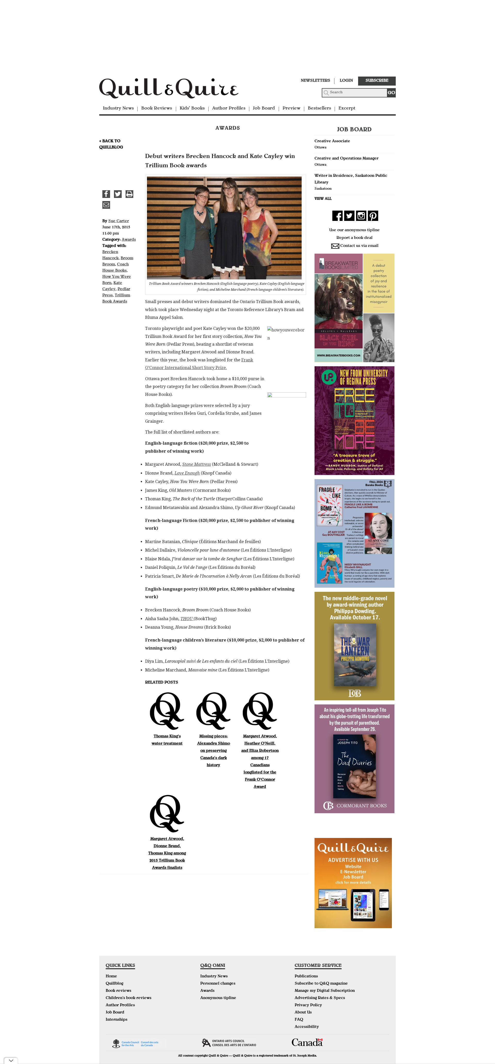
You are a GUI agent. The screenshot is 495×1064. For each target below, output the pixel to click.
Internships (116, 1020)
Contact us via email (359, 246)
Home (111, 977)
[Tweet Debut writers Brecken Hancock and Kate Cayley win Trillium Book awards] (118, 194)
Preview (291, 108)
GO (391, 93)
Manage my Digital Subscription (325, 991)
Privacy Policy (308, 1005)
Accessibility (307, 1027)
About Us (303, 1013)
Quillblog (114, 984)
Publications (306, 977)
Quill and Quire (176, 90)
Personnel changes (217, 984)
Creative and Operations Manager (346, 159)
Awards (129, 240)
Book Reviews (156, 108)
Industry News (118, 108)
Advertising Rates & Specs (320, 998)
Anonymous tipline (218, 998)
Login (346, 81)
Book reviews (118, 991)
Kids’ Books (192, 108)
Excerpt (347, 108)
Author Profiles (228, 108)
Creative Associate (332, 141)
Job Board (264, 108)
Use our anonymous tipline (354, 230)
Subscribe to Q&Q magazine (321, 984)
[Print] (129, 194)
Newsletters (315, 81)
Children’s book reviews (128, 998)
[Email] (106, 205)
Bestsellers (319, 108)
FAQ (299, 1020)
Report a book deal (354, 238)
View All (323, 199)
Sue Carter (118, 221)
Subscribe (377, 81)
